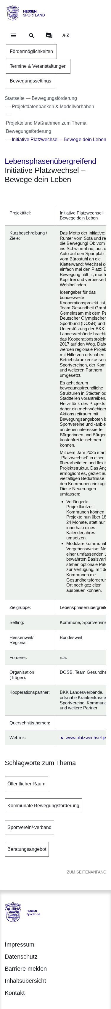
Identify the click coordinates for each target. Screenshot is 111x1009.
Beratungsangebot (26, 849)
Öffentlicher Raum (26, 783)
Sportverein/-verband (29, 827)
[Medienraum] (49, 35)
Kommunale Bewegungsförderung (43, 805)
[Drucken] (55, 195)
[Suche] (31, 35)
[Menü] (13, 35)
